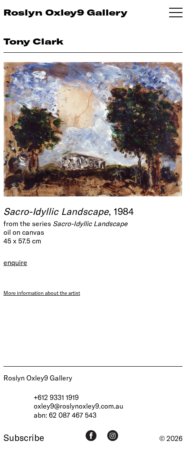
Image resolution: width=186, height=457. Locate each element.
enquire (15, 262)
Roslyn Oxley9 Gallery (37, 378)
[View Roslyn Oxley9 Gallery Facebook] (91, 435)
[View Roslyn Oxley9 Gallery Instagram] (112, 435)
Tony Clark (33, 41)
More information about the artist (41, 293)
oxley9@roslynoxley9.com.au (78, 406)
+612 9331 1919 (56, 397)
